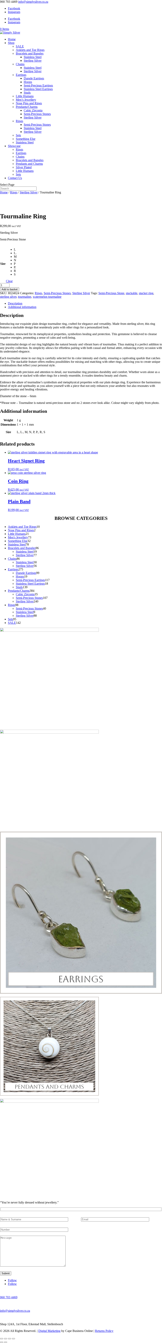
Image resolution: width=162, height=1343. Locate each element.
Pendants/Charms (27, 106)
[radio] (15, 249)
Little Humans (25, 96)
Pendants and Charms (29, 163)
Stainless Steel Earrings (38, 89)
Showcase (14, 146)
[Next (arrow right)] (5, 1342)
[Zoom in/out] (1, 1338)
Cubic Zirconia (33, 110)
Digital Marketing (49, 1331)
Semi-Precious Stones (37, 114)
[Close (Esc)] (13, 1338)
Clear (9, 281)
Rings (19, 121)
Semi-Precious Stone (111, 293)
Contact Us (15, 178)
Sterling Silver (32, 60)
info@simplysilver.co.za (15, 1310)
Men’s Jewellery (26, 99)
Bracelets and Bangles (29, 53)
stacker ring (146, 293)
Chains (20, 64)
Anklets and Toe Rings (30, 50)
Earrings (21, 74)
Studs (27, 92)
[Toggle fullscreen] (5, 1338)
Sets (18, 135)
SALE (20, 46)
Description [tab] (15, 303)
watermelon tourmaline (47, 296)
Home (12, 39)
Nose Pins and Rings (29, 103)
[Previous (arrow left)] (1, 1342)
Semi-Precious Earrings (38, 85)
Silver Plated (24, 167)
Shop (11, 42)
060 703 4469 (8, 1297)
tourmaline (24, 296)
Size (3, 263)
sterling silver (8, 296)
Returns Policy (104, 1331)
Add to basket (10, 289)
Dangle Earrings (34, 78)
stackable (131, 293)
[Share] (9, 1338)
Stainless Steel (32, 57)
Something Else (25, 138)
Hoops (28, 82)
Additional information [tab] (22, 307)
